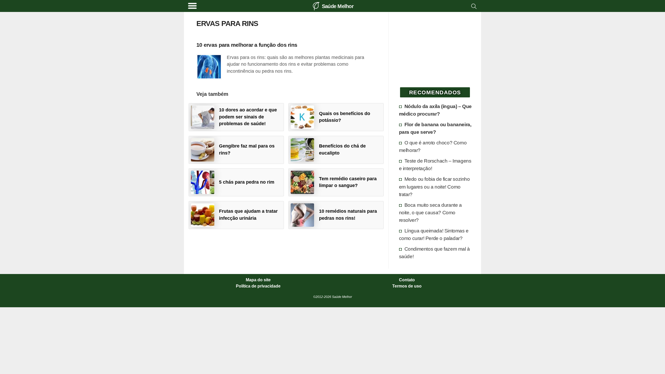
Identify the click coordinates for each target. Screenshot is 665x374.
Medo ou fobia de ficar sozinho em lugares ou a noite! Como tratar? (434, 186)
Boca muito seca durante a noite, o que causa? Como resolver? (430, 212)
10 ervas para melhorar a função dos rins (246, 45)
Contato (407, 280)
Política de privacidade (258, 286)
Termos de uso (407, 286)
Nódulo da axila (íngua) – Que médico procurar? (435, 110)
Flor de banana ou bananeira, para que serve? (435, 128)
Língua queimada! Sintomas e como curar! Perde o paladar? (434, 234)
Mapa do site (258, 280)
